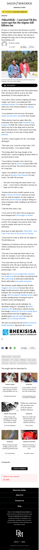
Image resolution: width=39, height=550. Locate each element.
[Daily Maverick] (19, 3)
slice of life (13, 363)
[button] (23, 47)
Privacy (16, 542)
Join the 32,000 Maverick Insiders (18, 516)
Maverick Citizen (6, 356)
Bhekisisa (23, 360)
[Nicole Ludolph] (4, 44)
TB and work (33, 363)
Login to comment (19, 468)
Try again (6, 479)
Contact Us (19, 501)
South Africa (16, 356)
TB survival (5, 363)
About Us (19, 495)
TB (11, 360)
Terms (23, 542)
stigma (16, 360)
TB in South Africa (22, 363)
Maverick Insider (19, 490)
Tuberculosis (5, 360)
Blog (19, 506)
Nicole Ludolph (15, 43)
